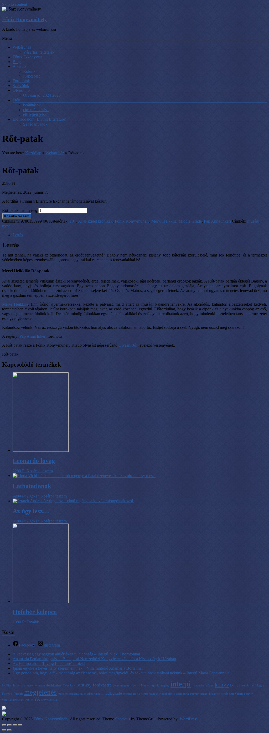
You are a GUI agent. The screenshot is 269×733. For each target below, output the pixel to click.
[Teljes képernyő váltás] (15, 725)
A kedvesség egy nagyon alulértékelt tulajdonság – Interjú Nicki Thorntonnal (76, 654)
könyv (222, 684)
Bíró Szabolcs (14, 685)
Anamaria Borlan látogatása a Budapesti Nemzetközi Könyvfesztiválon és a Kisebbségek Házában (94, 659)
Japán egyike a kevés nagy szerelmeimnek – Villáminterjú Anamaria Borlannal (78, 668)
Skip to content (14, 4)
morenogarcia (131, 693)
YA (37, 699)
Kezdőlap (33, 153)
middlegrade (111, 693)
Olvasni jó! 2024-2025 (42, 95)
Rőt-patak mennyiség (19, 210)
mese (6, 226)
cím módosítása (36, 109)
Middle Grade (190, 221)
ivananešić (198, 685)
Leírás (18, 235)
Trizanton (214, 693)
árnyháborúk (49, 699)
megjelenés (40, 692)
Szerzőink (21, 85)
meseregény (72, 693)
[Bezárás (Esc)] (4, 725)
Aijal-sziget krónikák (95, 221)
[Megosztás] (9, 725)
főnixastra (102, 685)
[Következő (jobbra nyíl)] (9, 730)
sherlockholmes (165, 693)
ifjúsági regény (160, 685)
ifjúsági (253, 221)
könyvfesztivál (242, 685)
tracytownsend (199, 693)
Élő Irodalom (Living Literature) (39, 119)
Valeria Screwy (244, 693)
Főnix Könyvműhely (24, 19)
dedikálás (53, 685)
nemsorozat (148, 693)
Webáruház (22, 47)
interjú (180, 684)
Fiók (16, 100)
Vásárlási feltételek (38, 52)
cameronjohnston (34, 685)
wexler (29, 699)
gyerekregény (121, 685)
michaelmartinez (90, 693)
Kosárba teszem (16, 216)
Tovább (33, 622)
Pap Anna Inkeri (217, 221)
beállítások (32, 105)
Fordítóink (21, 81)
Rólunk (29, 71)
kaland (209, 685)
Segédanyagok (35, 124)
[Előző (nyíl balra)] (4, 730)
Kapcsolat (31, 76)
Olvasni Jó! (127, 345)
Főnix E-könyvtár (27, 57)
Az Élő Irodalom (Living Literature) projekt (49, 663)
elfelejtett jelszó (36, 114)
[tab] (140, 235)
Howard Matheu (140, 685)
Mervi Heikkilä (164, 221)
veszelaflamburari (13, 699)
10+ (73, 221)
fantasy (84, 685)
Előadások (69, 685)
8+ (3, 685)
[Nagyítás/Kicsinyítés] (20, 725)
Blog (17, 61)
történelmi (227, 693)
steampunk (182, 693)
